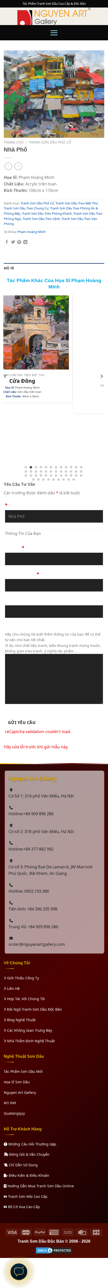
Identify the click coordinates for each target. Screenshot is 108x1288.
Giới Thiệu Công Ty (22, 978)
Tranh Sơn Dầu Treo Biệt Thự (77, 203)
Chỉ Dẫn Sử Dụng (23, 1164)
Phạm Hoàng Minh (31, 231)
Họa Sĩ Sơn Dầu (17, 1082)
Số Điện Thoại (22, 573)
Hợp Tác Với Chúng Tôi (25, 998)
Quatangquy (14, 1113)
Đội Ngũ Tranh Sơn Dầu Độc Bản (34, 1009)
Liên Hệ (13, 988)
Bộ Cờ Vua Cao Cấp (23, 1206)
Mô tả (9, 268)
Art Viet (10, 1102)
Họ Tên (14, 547)
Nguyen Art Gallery (20, 1092)
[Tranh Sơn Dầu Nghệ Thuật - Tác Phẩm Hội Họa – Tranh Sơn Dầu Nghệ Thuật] (54, 16)
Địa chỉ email (19, 600)
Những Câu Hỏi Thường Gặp (31, 1144)
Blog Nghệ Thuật (21, 1019)
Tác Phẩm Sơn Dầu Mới (23, 1071)
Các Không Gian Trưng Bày (29, 1030)
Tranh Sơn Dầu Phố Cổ (50, 142)
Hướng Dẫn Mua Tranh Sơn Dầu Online (40, 1186)
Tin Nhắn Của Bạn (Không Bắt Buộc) (45, 626)
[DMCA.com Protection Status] (54, 1249)
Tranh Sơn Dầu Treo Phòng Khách (47, 213)
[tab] (54, 268)
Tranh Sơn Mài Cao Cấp (27, 1196)
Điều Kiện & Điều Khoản (28, 1175)
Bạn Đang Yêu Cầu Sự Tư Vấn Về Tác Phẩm (52, 503)
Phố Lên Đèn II (63, 391)
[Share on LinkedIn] (25, 242)
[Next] (101, 386)
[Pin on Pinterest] (19, 242)
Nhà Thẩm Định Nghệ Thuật (30, 1040)
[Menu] (54, 32)
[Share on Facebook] (7, 242)
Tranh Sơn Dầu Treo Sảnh (41, 218)
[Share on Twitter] (13, 242)
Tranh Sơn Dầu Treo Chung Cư (26, 208)
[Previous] (5, 386)
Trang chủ (14, 142)
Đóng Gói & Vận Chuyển (28, 1154)
